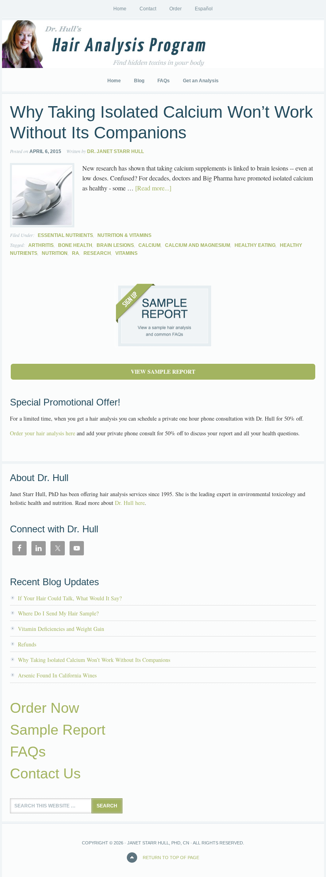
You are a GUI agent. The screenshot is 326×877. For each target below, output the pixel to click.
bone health (75, 245)
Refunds (27, 644)
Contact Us (45, 773)
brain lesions (115, 245)
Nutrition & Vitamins (124, 235)
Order (175, 9)
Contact (148, 9)
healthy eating (255, 245)
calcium (149, 245)
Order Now (44, 708)
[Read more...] (153, 188)
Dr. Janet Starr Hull (115, 151)
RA (75, 253)
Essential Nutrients (65, 235)
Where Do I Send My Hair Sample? (58, 613)
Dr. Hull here (130, 502)
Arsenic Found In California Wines (57, 675)
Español (204, 9)
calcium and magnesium (197, 245)
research (97, 253)
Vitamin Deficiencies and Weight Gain (61, 629)
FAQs (28, 751)
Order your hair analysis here (42, 433)
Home (119, 9)
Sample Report (57, 730)
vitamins (126, 253)
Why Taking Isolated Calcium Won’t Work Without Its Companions (94, 660)
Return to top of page (171, 857)
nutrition (55, 253)
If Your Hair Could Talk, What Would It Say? (70, 598)
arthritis (41, 245)
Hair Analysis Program (61, 44)
